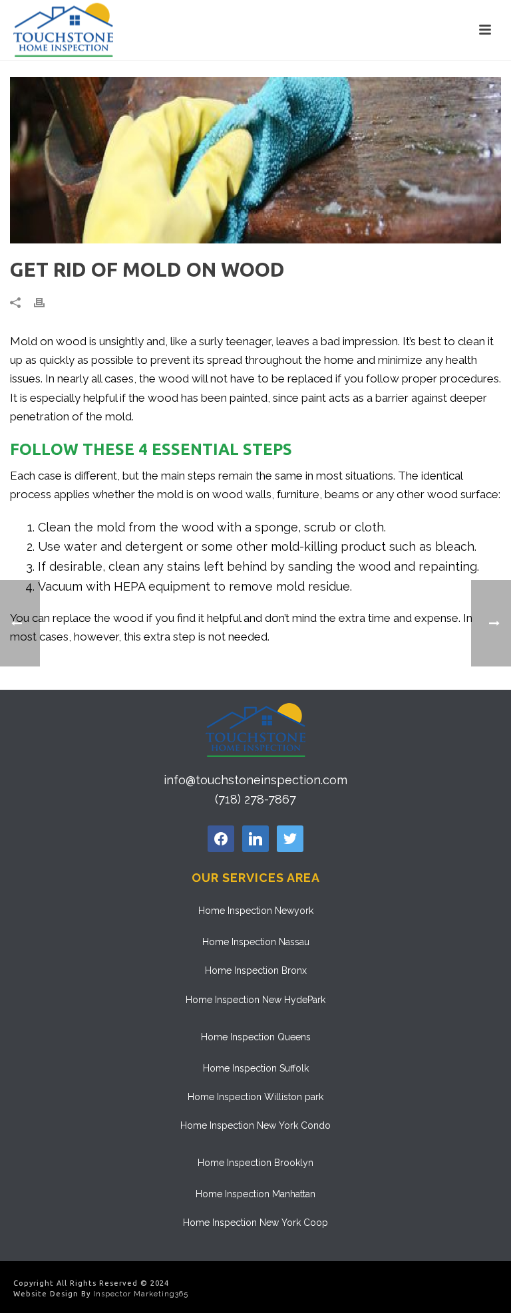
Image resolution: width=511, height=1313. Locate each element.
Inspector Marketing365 (140, 1294)
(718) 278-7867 (255, 799)
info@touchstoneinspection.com (255, 780)
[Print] (46, 302)
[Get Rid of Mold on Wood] (255, 160)
